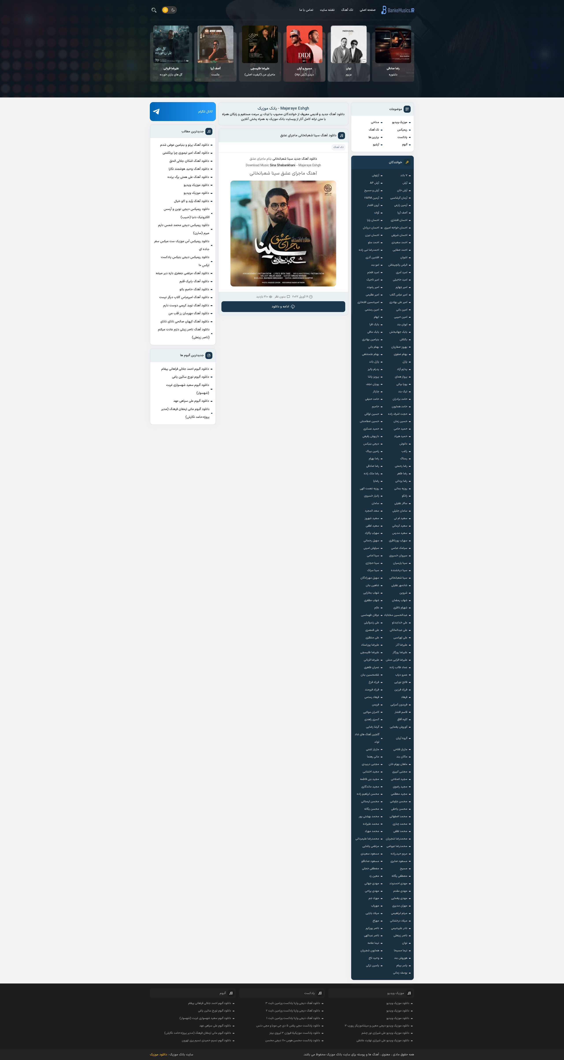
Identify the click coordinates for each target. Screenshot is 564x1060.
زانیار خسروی (371, 496)
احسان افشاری (399, 220)
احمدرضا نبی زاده (369, 250)
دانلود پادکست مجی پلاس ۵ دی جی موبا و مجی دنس (288, 1026)
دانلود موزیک (158, 1054)
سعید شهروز (372, 518)
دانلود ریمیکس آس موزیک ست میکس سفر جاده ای (181, 245)
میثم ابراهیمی (399, 913)
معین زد (374, 876)
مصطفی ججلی (370, 868)
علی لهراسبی (400, 638)
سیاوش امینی (371, 548)
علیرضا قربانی (371, 660)
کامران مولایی (371, 712)
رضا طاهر (402, 473)
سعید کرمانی (399, 526)
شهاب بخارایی (371, 593)
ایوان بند (402, 324)
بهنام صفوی (400, 354)
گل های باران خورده (215, 71)
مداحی (375, 122)
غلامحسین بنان (370, 675)
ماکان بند (401, 757)
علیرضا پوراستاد (370, 645)
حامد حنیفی (372, 399)
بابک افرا (374, 324)
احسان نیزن (372, 235)
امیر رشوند (373, 287)
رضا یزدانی (401, 481)
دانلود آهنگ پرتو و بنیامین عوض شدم (184, 145)
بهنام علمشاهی (370, 354)
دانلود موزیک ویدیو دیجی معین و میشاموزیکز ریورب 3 (377, 1026)
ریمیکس (402, 130)
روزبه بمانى (400, 488)
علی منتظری (372, 638)
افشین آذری (372, 257)
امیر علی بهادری (398, 302)
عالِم (376, 608)
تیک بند (402, 391)
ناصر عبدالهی (371, 935)
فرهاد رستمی (371, 697)
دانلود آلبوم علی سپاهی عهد (191, 401)
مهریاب (375, 906)
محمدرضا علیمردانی (367, 839)
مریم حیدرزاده (399, 854)
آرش (405, 183)
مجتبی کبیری (399, 772)
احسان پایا (373, 220)
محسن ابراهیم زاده (368, 794)
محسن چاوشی (398, 801)
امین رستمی (372, 310)
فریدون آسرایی (398, 705)
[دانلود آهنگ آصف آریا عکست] (260, 44)
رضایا (376, 481)
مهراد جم (374, 898)
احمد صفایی (400, 250)
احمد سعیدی (399, 242)
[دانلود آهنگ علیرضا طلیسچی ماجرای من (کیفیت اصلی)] (304, 44)
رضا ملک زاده (371, 473)
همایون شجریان (369, 950)
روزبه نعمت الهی (369, 488)
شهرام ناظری (400, 608)
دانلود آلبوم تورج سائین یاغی (190, 377)
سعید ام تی (400, 518)
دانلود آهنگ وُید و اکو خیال (191, 201)
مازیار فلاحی (400, 749)
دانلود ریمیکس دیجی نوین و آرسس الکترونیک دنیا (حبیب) (187, 213)
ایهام (376, 317)
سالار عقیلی (400, 503)
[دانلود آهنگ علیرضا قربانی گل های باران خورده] (216, 44)
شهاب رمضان (399, 600)
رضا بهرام (374, 458)
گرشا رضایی (372, 727)
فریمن (375, 705)
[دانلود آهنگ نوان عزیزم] (393, 44)
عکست (260, 71)
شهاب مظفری (371, 600)
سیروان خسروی (398, 555)
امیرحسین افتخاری (368, 302)
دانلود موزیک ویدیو (196, 185)
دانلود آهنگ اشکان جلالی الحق (189, 161)
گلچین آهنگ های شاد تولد (367, 738)
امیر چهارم (401, 287)
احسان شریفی (399, 235)
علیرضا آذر (401, 645)
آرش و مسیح (371, 190)
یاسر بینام (401, 965)
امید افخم (373, 272)
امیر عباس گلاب (398, 295)
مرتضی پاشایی (370, 846)
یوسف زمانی (400, 973)
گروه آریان (401, 738)
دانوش (403, 444)
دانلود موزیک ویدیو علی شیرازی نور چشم (385, 1033)
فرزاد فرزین (400, 690)
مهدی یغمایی (399, 898)
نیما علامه (373, 943)
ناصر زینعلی (400, 935)
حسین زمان (400, 421)
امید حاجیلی (400, 280)
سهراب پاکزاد (372, 533)
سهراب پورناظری (398, 540)
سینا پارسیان (400, 563)
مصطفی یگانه (399, 876)
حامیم (375, 406)
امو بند (375, 265)
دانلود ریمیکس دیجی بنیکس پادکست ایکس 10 (185, 261)
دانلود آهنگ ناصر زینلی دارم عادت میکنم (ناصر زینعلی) (184, 333)
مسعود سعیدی (370, 854)
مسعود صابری (398, 861)
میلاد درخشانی (398, 921)
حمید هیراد (400, 436)
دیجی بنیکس (371, 444)
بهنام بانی (373, 347)
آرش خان (402, 190)
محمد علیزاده (371, 824)
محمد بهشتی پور (369, 816)
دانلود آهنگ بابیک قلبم (194, 281)
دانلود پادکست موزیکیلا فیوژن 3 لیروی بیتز (294, 1033)
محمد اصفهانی (398, 816)
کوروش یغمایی (398, 727)
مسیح (403, 868)
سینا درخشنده (399, 570)
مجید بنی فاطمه (369, 779)
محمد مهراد (372, 831)
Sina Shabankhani (282, 165)
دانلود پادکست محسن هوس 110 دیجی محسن (292, 1040)
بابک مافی (373, 332)
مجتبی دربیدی (370, 764)
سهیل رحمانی (371, 540)
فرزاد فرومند (372, 690)
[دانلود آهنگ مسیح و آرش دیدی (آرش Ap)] (349, 44)
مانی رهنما (373, 757)
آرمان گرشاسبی (398, 198)
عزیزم (393, 71)
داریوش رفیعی (370, 436)
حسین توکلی (371, 414)
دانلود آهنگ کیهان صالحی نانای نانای (184, 321)
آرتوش (375, 175)
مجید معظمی (399, 794)
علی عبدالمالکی (398, 630)
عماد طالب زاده (398, 667)
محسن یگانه (371, 809)
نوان (404, 943)
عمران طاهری (371, 667)
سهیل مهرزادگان (369, 578)
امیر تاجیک (372, 280)
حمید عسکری (371, 429)
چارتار (376, 391)
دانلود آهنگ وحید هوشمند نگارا (189, 169)
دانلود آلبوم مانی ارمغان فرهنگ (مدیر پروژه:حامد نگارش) (185, 413)
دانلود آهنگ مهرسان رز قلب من (189, 313)
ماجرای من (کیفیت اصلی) (304, 71)
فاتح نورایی (400, 682)
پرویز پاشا (373, 377)
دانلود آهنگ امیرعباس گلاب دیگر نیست (184, 297)
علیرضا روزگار (400, 652)
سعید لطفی (372, 526)
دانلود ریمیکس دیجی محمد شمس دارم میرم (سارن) (183, 229)
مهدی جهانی (371, 883)
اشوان (403, 257)
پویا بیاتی (401, 384)
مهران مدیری (399, 906)
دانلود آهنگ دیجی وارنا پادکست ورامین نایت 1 (293, 1018)
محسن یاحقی (399, 809)
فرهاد (404, 697)
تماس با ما (306, 10)
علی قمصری (372, 630)
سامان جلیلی (399, 511)
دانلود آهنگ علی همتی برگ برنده (188, 177)
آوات (376, 213)
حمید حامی (400, 429)
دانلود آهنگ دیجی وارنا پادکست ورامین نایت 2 (293, 1011)
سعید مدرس (399, 533)
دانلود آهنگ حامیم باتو (194, 289)
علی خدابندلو (399, 623)
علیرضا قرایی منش (396, 660)
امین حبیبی (400, 317)
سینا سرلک (373, 570)
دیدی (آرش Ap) (348, 71)
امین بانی (401, 310)
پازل (405, 362)
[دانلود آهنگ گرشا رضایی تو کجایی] (171, 44)
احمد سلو (373, 242)
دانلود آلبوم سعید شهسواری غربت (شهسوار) (187, 389)
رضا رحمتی (401, 466)
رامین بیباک (372, 451)
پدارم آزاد (402, 369)
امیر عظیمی (372, 295)
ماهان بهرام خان (398, 764)
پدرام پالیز (373, 369)
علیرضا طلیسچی (369, 652)
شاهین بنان (372, 585)
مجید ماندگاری (370, 787)
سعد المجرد (372, 511)
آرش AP (374, 183)
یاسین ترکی (372, 965)
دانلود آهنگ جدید (305, 159)
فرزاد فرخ (374, 682)
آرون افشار (373, 205)
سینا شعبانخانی (398, 578)
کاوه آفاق (402, 719)
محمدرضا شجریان (396, 839)
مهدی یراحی (372, 891)
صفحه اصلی (368, 10)
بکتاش (403, 339)
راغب (404, 451)
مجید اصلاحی (399, 779)
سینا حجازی (372, 563)
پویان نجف (372, 384)
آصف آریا (402, 213)
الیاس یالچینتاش (397, 265)
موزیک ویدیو (399, 122)
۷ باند (403, 175)
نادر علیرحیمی (399, 928)
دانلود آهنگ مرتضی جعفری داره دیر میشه (182, 273)
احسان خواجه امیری (395, 228)
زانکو (404, 496)
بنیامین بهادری (370, 339)
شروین (403, 593)
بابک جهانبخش (398, 332)
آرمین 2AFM (371, 198)
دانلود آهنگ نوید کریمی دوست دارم (186, 305)
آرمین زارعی (400, 205)
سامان (375, 503)
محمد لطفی (400, 831)
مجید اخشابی (371, 772)
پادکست (402, 137)
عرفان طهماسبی (370, 615)
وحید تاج (374, 958)
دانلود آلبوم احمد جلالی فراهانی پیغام (185, 369)
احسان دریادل (371, 228)
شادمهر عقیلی (399, 585)
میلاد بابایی (372, 913)
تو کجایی (171, 71)
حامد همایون (399, 406)
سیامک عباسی (399, 548)
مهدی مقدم (400, 891)
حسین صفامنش (369, 421)
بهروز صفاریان (399, 347)
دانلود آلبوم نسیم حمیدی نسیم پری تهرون (206, 1040)
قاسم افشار (401, 712)
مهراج (376, 921)
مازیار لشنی (372, 749)
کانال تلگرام (205, 111)
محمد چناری (400, 824)
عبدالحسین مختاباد (395, 615)
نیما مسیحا (400, 950)
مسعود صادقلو (370, 861)
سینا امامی (373, 555)
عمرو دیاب (401, 675)
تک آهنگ (347, 10)
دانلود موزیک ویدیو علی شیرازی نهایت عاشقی (382, 1040)
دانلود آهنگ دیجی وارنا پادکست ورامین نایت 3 (292, 1003)
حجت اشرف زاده (397, 414)
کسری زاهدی (371, 719)
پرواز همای (401, 377)
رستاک (403, 458)
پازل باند (374, 362)
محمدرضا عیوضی (396, 846)
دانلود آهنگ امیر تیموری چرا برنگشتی (186, 153)
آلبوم (404, 144)
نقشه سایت (327, 10)
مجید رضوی (400, 787)
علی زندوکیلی (371, 623)
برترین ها (374, 137)
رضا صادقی (372, 466)
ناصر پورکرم (372, 928)
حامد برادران (400, 399)
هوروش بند (400, 958)
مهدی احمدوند (398, 883)
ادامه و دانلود (280, 306)
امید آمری (401, 272)
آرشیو (376, 144)
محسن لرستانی (370, 801)
